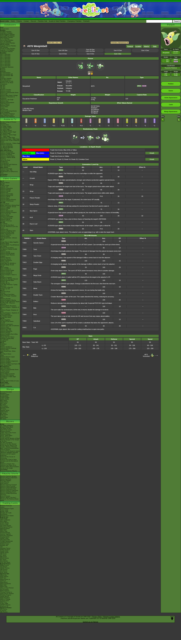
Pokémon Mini (4, 349)
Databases (10, 25)
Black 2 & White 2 (5, 269)
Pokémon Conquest (6, 277)
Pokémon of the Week (6, 82)
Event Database (5, 112)
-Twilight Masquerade (6, 541)
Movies (10, 421)
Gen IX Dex (36, 50)
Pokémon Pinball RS (6, 331)
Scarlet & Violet (4, 185)
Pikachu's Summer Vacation (8, 476)
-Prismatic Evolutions (6, 535)
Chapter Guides (4, 397)
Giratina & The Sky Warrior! (8, 444)
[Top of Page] (172, 618)
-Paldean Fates (4, 544)
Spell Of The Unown (6, 430)
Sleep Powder (34, 204)
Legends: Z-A (4, 187)
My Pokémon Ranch (6, 315)
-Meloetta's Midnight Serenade (9, 452)
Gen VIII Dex (63, 50)
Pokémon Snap (4, 358)
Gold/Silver (3, 344)
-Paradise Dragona (5, 595)
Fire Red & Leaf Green (6, 321)
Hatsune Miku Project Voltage (9, 95)
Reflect (35, 301)
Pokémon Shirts (4, 105)
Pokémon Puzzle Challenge (8, 348)
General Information (6, 392)
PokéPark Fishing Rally (7, 338)
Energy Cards (4, 511)
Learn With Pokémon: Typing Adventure (8, 285)
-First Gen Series (5, 562)
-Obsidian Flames (5, 548)
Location (138, 46)
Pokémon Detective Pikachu (8, 471)
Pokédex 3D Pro (5, 283)
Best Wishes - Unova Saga (8, 135)
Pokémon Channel (5, 328)
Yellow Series (4, 402)
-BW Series (3, 556)
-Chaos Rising (4, 522)
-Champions (3, 84)
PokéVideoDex (4, 163)
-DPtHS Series (4, 558)
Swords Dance (38, 243)
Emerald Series (4, 407)
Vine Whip (33, 172)
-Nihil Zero (3, 578)
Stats (155, 46)
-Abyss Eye (3, 575)
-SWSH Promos (4, 568)
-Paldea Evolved (5, 549)
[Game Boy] (89, 74)
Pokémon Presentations (7, 102)
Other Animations (5, 166)
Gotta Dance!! (4, 483)
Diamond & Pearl (5, 291)
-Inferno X (3, 581)
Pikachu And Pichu (5, 479)
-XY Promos (3, 571)
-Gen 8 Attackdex (5, 64)
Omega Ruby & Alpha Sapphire (9, 242)
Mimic (35, 288)
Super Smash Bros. (6, 365)
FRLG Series (4, 406)
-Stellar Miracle (4, 596)
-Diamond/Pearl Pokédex (7, 36)
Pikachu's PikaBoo (5, 480)
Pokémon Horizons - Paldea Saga (10, 143)
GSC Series (3, 403)
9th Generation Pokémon (7, 114)
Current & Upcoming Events (8, 111)
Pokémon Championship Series (9, 92)
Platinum (2, 293)
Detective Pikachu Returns (8, 199)
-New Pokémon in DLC (7, 115)
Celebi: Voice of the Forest (8, 432)
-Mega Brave (4, 582)
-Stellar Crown (4, 538)
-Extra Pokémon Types (7, 508)
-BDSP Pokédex (5, 44)
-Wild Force (3, 602)
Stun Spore (33, 211)
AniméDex (3, 123)
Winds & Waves (5, 182)
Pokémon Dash (4, 327)
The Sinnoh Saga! (5, 133)
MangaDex (3, 393)
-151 (1, 547)
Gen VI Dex (118, 50)
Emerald (2, 323)
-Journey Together (5, 534)
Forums (19, 21)
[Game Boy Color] (92, 74)
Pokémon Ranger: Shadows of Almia (9, 310)
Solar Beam (37, 282)
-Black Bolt (3, 530)
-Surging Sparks (4, 537)
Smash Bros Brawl (5, 317)
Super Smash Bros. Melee (8, 351)
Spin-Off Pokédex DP (6, 74)
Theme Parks (4, 106)
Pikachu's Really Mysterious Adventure (8, 494)
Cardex (2, 77)
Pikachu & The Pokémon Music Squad (9, 499)
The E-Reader (4, 340)
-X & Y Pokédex (4, 39)
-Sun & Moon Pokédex (6, 40)
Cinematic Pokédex (6, 78)
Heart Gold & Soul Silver (7, 294)
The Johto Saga (4, 129)
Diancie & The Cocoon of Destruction (7, 457)
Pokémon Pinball (5, 359)
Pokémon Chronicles (6, 144)
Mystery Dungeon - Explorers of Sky (9, 308)
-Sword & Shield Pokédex (7, 43)
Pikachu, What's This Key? (8, 497)
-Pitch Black (3, 521)
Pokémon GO (4, 192)
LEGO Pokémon (5, 104)
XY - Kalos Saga (5, 136)
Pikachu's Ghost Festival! (7, 486)
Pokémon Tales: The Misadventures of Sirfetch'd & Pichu (9, 171)
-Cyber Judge (4, 603)
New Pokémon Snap (6, 218)
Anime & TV (10, 119)
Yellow (2, 355)
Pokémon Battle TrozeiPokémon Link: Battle (9, 245)
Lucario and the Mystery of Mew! (10, 438)
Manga (10, 389)
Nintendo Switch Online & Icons (9, 381)
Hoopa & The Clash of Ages (8, 459)
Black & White (4, 267)
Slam (31, 230)
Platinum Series (4, 410)
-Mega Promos (4, 565)
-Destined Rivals (5, 532)
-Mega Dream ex (5, 579)
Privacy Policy (97, 616)
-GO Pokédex (4, 47)
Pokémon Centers (5, 91)
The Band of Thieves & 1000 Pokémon (8, 249)
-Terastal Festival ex (6, 592)
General (130, 46)
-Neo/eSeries (4, 561)
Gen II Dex (90, 54)
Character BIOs (4, 394)
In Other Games (5, 371)
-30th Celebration (5, 520)
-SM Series (3, 554)
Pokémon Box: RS (5, 330)
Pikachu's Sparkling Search (8, 492)
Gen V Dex (145, 50)
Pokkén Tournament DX (7, 233)
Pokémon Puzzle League (7, 357)
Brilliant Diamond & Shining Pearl (9, 205)
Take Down (37, 256)
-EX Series (3, 559)
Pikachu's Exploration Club (8, 489)
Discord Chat (4, 109)
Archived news (4, 29)
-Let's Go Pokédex (5, 41)
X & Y (2, 240)
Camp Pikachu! (4, 482)
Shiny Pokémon (4, 149)
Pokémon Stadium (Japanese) (9, 361)
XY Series (3, 416)
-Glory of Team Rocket (7, 588)
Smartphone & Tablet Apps (8, 376)
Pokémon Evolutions (6, 154)
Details (152, 153)
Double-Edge (37, 262)
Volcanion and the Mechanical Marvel (9, 461)
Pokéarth (86, 21)
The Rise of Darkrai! (6, 442)
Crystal (2, 345)
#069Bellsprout (34, 355)
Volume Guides (4, 399)
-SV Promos (3, 566)
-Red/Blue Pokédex (5, 31)
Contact (26, 21)
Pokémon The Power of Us (8, 465)
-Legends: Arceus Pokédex (8, 46)
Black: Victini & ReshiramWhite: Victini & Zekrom (9, 449)
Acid (31, 217)
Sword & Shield (4, 204)
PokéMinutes (4, 161)
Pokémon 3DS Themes (7, 375)
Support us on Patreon (90, 622)
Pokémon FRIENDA (6, 386)
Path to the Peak (5, 160)
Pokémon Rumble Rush (7, 232)
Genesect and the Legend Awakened (7, 454)
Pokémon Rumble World (7, 253)
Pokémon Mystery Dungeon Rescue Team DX (8, 213)
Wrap (31, 185)
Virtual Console (4, 372)
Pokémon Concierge (6, 168)
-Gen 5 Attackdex (5, 60)
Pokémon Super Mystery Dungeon (7, 255)
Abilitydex (3, 71)
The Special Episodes (6, 146)
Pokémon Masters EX (6, 195)
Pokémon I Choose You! (7, 464)
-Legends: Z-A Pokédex (7, 50)
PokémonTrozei (4, 335)
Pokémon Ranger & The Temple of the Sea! (9, 440)
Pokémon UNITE (5, 197)
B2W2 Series (4, 414)
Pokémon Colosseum (6, 324)
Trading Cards (10, 503)
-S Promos (3, 610)
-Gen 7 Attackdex (5, 63)
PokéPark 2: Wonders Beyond (9, 279)
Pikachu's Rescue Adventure (8, 477)
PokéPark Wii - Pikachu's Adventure (7, 303)
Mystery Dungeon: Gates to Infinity (8, 275)
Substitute (36, 321)
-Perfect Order (4, 524)
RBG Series (3, 400)
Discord (33, 21)
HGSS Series (4, 411)
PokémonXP (3, 94)
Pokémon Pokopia (5, 189)
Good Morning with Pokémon (8, 164)
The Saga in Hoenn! (6, 130)
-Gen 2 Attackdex (5, 55)
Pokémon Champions (6, 188)
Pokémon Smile (4, 215)
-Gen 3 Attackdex (5, 57)
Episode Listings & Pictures (8, 122)
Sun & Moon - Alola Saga (7, 137)
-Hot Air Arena (4, 589)
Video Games (10, 178)
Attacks (146, 46)
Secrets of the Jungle (6, 468)
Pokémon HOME (5, 208)
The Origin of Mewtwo (6, 425)
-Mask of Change (5, 599)
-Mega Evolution (5, 528)
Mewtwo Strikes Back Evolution (9, 466)
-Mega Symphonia (5, 583)
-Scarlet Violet (4, 551)
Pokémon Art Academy (7, 247)
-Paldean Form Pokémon (7, 116)
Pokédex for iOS (5, 289)
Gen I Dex (117, 54)
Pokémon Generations (6, 151)
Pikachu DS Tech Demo (7, 337)
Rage (35, 269)
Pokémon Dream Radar (7, 270)
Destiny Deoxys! (5, 437)
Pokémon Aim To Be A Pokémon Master (9, 141)
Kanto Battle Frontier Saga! (8, 132)
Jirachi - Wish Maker (6, 435)
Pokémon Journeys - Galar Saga (9, 139)
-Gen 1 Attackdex (5, 54)
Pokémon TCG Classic (7, 515)
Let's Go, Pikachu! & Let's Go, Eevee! (9, 227)
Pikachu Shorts (10, 473)
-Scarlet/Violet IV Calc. (7, 81)
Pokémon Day (4, 101)
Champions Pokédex (74, 21)
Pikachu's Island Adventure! (8, 487)
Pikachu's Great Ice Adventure (9, 490)
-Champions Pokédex (6, 51)
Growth (32, 178)
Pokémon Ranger (5, 332)
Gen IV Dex (36, 54)
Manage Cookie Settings (111, 616)
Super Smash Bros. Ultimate (8, 238)
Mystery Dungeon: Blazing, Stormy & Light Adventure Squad (9, 300)
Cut (34, 327)
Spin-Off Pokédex (5, 72)
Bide (34, 308)
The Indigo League (5, 126)
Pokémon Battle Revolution (8, 306)
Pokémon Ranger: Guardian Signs (8, 296)
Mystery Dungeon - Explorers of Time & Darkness (9, 313)
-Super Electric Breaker (7, 593)
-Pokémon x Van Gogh (6, 99)
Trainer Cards (4, 510)
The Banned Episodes (6, 147)
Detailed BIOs (4, 396)
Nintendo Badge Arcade (7, 264)
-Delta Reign (3, 518)
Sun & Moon (3, 223)
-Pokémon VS (4, 606)
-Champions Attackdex (7, 67)
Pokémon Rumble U (6, 273)
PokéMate (3, 341)
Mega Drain (37, 275)
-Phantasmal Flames (6, 527)
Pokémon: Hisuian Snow (7, 156)
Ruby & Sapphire (5, 320)
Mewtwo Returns (5, 431)
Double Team (37, 295)
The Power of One (5, 428)
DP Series (3, 409)
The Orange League (6, 127)
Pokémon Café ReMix (6, 194)
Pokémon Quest (5, 236)
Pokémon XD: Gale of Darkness (9, 325)
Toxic (35, 249)
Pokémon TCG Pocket (6, 201)
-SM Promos (3, 569)
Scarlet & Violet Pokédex (57, 21)
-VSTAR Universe (5, 605)
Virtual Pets (3, 378)
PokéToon (3, 159)
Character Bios (4, 125)
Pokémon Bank (4, 243)
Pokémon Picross (5, 257)
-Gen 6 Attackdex (5, 61)
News (2, 27)
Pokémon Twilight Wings (7, 153)
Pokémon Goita (4, 383)
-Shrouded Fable (5, 539)
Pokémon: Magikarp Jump (8, 231)
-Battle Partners (4, 590)
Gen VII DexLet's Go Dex (90, 50)
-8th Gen (2, 87)
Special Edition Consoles (7, 374)
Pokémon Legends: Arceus (8, 206)
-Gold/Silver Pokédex (6, 33)
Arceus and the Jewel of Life (8, 445)
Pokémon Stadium (5, 362)
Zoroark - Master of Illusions (8, 447)
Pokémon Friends (5, 191)
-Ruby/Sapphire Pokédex (7, 34)
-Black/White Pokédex (6, 37)
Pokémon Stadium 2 (6, 347)
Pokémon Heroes (5, 434)
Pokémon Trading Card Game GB (10, 364)
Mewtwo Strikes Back (6, 427)
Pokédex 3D (3, 281)
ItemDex (2, 68)
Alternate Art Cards (5, 513)
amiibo (2, 379)
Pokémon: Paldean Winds (7, 157)
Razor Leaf (33, 224)
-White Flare (3, 531)
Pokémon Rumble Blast (7, 280)
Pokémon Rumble (5, 298)
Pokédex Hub (42, 21)
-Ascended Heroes (5, 525)
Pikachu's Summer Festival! (8, 485)
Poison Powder (35, 198)
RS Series (3, 404)
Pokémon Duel (4, 262)
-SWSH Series (4, 552)
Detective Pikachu (5, 235)
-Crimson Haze (4, 600)
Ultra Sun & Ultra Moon (7, 225)
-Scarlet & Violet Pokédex (7, 48)
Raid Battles (3, 514)
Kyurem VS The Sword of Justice (10, 451)
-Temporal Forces (5, 542)
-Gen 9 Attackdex (5, 65)
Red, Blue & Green (5, 354)
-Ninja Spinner (4, 576)
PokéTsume (3, 176)
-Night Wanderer (5, 598)
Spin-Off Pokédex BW (6, 75)
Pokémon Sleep (4, 198)
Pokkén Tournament (6, 260)
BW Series (3, 413)
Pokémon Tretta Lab (6, 272)
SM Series (3, 419)
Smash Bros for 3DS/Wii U (8, 263)
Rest (35, 314)
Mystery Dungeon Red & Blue (9, 334)
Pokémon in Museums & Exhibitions (7, 97)
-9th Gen (2, 85)
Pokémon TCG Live (6, 221)
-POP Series (3, 572)
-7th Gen (2, 88)
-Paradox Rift (4, 545)
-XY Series (3, 555)
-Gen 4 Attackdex (5, 58)
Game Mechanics (5, 80)
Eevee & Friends (5, 496)
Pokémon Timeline (5, 89)
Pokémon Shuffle (5, 252)
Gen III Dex (63, 54)
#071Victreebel (146, 355)
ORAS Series (4, 417)
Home (13, 21)
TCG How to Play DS (6, 287)
